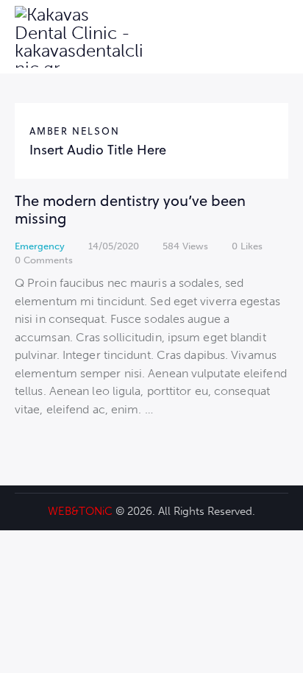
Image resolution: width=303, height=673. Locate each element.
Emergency (40, 246)
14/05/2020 (113, 246)
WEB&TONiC (80, 511)
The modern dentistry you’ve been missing (130, 209)
